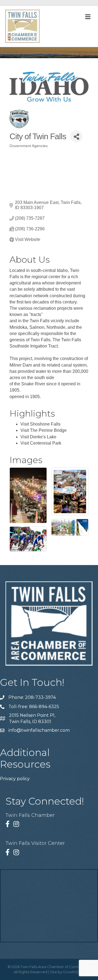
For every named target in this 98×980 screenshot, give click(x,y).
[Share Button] (76, 136)
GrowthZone (74, 972)
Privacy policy (15, 778)
